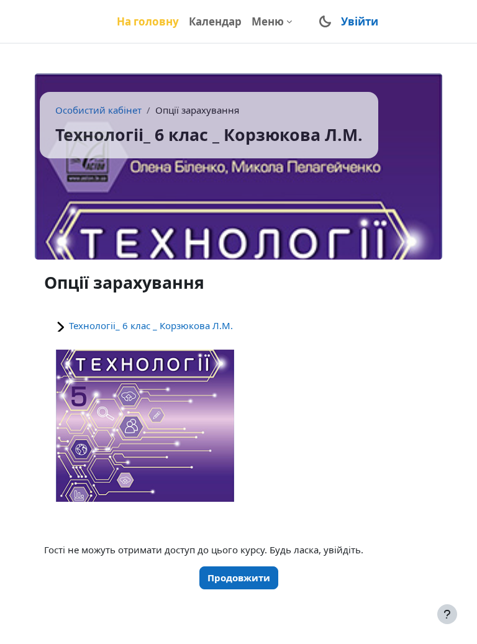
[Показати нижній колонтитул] (447, 614)
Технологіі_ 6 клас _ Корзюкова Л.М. (151, 325)
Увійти (359, 21)
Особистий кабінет (98, 110)
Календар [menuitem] (215, 21)
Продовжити (238, 577)
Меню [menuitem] (268, 21)
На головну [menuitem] (148, 21)
